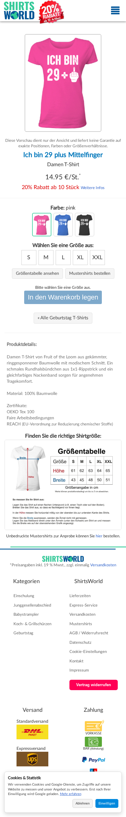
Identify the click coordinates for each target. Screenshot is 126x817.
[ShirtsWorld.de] (19, 10)
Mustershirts (80, 624)
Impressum (79, 670)
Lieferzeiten (80, 596)
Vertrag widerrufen (93, 685)
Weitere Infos (93, 188)
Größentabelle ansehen (37, 273)
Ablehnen (83, 803)
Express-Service (83, 605)
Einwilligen (106, 803)
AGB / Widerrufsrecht (88, 633)
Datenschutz (80, 642)
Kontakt (76, 661)
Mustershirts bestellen (89, 273)
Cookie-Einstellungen (88, 652)
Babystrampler (26, 614)
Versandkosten (103, 565)
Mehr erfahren (70, 794)
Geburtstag (23, 633)
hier (99, 536)
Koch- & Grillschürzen (32, 624)
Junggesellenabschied (32, 605)
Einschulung (23, 596)
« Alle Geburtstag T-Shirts (63, 318)
